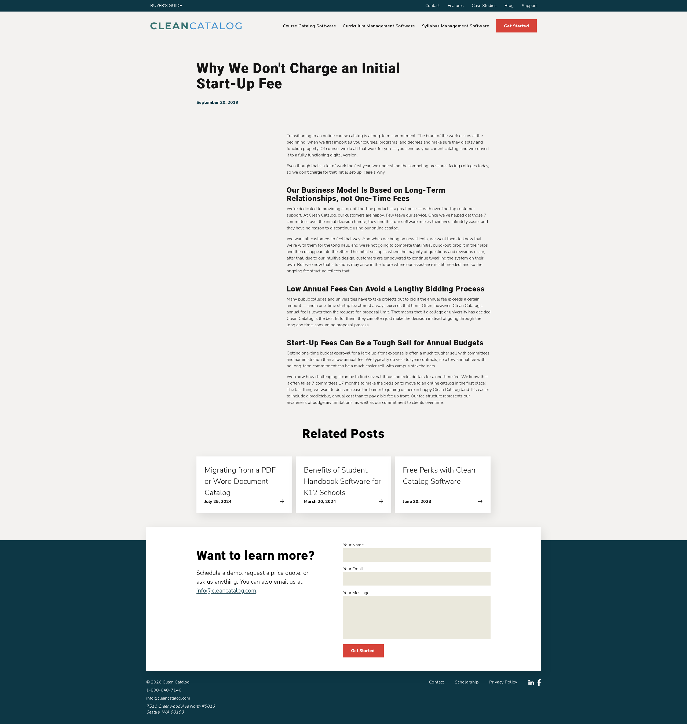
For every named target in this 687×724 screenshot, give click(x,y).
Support (529, 6)
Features (456, 6)
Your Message (356, 593)
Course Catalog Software (309, 26)
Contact (432, 6)
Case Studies (484, 6)
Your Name (353, 545)
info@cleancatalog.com (226, 591)
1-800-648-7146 (163, 690)
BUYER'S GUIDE (166, 6)
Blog (509, 6)
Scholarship (466, 682)
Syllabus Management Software (455, 26)
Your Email (353, 569)
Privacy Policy (503, 682)
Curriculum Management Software (379, 26)
